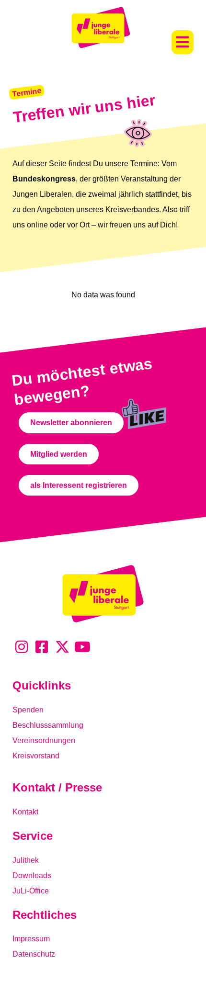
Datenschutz (33, 954)
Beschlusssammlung (47, 725)
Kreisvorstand (35, 756)
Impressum (31, 939)
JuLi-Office (30, 891)
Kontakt (25, 812)
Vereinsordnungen (43, 740)
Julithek (25, 860)
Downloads (31, 875)
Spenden (28, 710)
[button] (183, 42)
